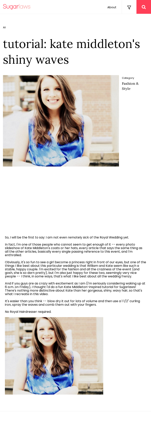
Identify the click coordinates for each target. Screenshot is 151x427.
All (4, 27)
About (111, 7)
